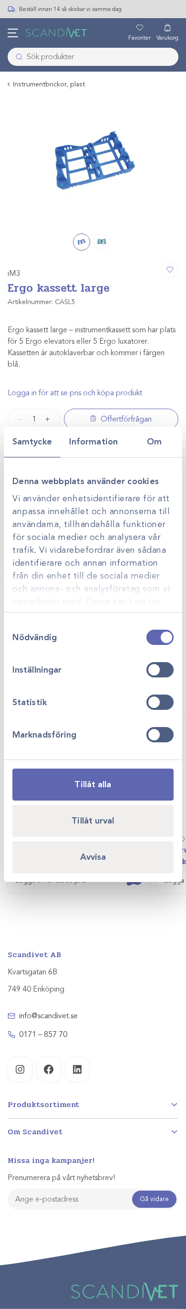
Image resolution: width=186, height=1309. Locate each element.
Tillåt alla (92, 784)
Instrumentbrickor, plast (49, 84)
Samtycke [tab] (32, 441)
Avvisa (93, 857)
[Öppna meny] (13, 33)
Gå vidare (154, 1199)
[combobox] (93, 57)
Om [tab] (154, 441)
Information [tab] (93, 441)
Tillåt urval (93, 820)
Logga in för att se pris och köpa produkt (75, 393)
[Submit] (16, 57)
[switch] (160, 669)
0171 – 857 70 (43, 1034)
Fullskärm (148, 213)
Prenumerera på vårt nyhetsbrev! (61, 1177)
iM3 (14, 273)
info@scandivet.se (48, 1016)
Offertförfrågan (126, 419)
